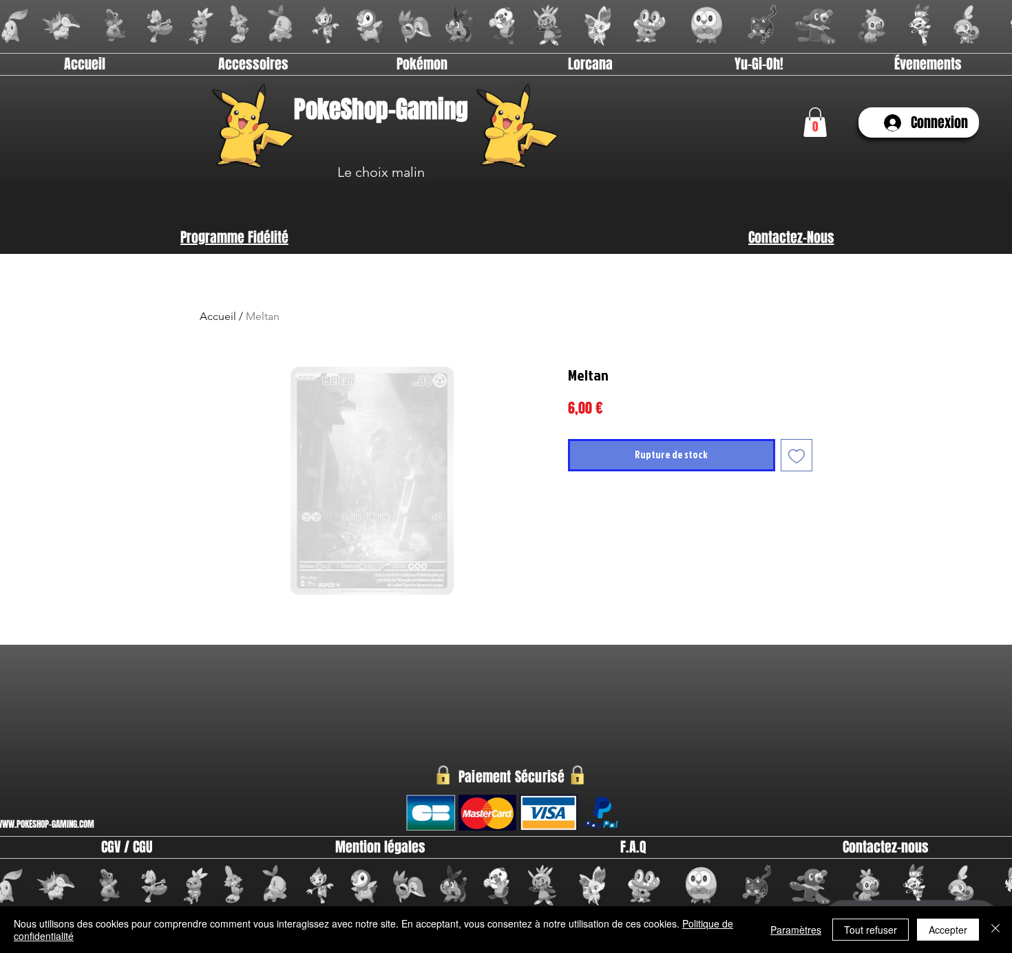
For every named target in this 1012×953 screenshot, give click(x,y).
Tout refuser (870, 929)
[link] (815, 122)
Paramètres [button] (795, 929)
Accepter (948, 929)
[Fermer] (995, 929)
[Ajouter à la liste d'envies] (797, 455)
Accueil (218, 316)
